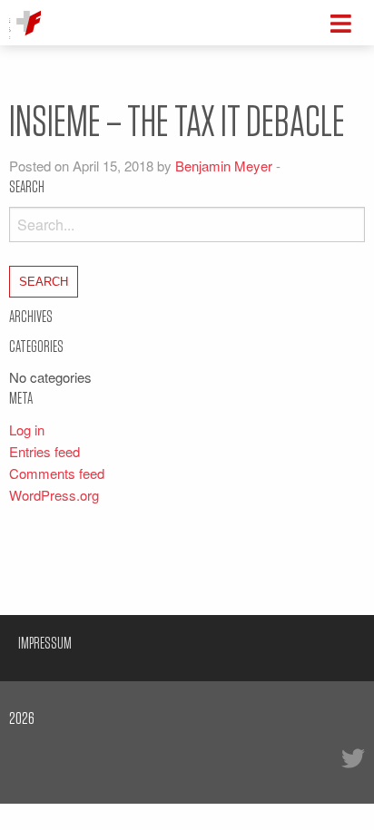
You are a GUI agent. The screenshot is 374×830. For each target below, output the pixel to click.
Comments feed (56, 473)
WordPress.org (54, 494)
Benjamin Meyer (223, 165)
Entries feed (44, 451)
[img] (340, 23)
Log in (26, 429)
